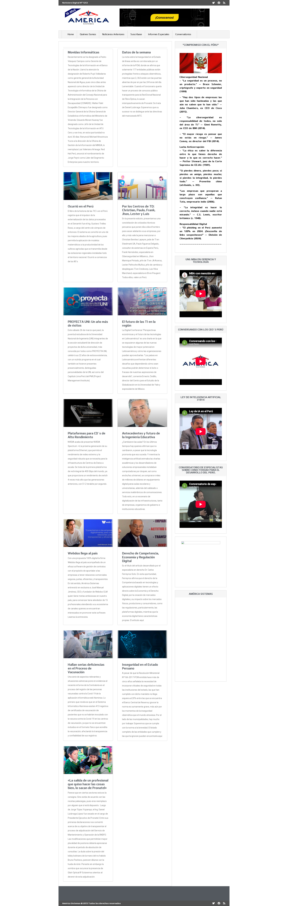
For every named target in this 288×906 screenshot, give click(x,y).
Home (71, 34)
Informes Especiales (158, 34)
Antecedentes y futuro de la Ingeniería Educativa (141, 435)
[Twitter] (213, 2)
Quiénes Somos (88, 34)
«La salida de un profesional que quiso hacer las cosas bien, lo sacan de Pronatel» (88, 784)
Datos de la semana (136, 52)
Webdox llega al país (83, 553)
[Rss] (224, 2)
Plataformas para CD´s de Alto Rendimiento (86, 435)
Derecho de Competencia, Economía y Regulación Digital (140, 557)
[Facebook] (219, 2)
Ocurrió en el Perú (80, 206)
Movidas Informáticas (83, 52)
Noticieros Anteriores (113, 34)
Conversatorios (183, 34)
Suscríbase (136, 34)
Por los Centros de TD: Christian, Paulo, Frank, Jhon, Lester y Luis (138, 210)
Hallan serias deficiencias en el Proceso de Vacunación (86, 668)
